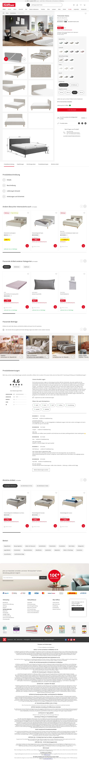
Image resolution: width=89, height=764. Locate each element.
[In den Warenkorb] (27, 245)
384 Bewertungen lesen (73, 21)
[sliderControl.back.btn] (81, 206)
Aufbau (60, 405)
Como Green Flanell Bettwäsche (66, 272)
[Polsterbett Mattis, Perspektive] (41, 55)
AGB (15, 639)
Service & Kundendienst (8, 617)
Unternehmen (56, 602)
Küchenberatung (31, 604)
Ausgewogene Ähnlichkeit (10, 485)
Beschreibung (11, 185)
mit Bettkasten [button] (74, 85)
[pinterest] (69, 640)
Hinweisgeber (27, 639)
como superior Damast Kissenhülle (39, 272)
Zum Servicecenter (78, 609)
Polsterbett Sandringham (9, 211)
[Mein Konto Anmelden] (77, 5)
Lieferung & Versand (13, 191)
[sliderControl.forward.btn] (85, 206)
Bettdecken (16, 267)
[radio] (16, 394)
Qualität (37, 409)
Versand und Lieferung (8, 604)
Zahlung (5, 606)
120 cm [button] (61, 92)
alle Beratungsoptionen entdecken (71, 136)
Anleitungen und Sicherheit (15, 196)
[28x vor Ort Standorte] (73, 5)
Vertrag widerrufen (7, 609)
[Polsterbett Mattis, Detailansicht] (15, 87)
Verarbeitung (71, 405)
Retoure (4, 607)
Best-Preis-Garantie (31, 607)
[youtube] (74, 640)
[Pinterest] (82, 123)
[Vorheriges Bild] (81, 329)
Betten (5, 540)
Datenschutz (20, 639)
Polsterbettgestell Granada (37, 491)
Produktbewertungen (43, 164)
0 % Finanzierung (7, 616)
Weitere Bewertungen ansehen (41, 469)
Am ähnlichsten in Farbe (42, 485)
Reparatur (5, 611)
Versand (65, 33)
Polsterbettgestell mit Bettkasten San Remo (13, 491)
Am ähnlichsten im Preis (26, 485)
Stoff (53, 405)
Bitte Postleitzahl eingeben (64, 101)
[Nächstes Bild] (85, 329)
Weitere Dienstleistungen (33, 611)
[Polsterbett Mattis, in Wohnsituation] (28, 30)
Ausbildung (55, 606)
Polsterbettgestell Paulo (36, 211)
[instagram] (71, 640)
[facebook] (66, 640)
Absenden (43, 577)
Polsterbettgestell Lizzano (65, 491)
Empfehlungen (20, 164)
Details (9, 180)
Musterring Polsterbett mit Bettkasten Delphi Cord (71, 211)
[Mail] (85, 123)
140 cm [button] (68, 92)
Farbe (45, 405)
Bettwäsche (6, 267)
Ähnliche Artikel (55, 164)
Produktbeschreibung (9, 164)
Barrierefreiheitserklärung (37, 639)
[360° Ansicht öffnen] (6, 59)
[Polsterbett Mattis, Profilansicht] (41, 104)
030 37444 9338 (70, 131)
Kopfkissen (26, 267)
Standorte (29, 602)
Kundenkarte (56, 607)
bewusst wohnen (57, 609)
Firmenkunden (6, 619)
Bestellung (5, 602)
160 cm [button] (81, 92)
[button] (61, 43)
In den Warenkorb (72, 110)
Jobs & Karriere (56, 604)
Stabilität (47, 409)
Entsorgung (5, 612)
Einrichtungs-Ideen (31, 164)
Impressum (10, 639)
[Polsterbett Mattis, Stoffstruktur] (41, 71)
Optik (37, 405)
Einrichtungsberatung (32, 606)
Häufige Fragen (6, 614)
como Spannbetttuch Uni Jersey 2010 (11, 272)
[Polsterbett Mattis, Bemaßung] (28, 144)
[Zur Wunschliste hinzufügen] (85, 13)
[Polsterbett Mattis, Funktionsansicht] (15, 71)
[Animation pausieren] (24, 59)
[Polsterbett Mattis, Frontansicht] (15, 120)
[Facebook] (79, 123)
